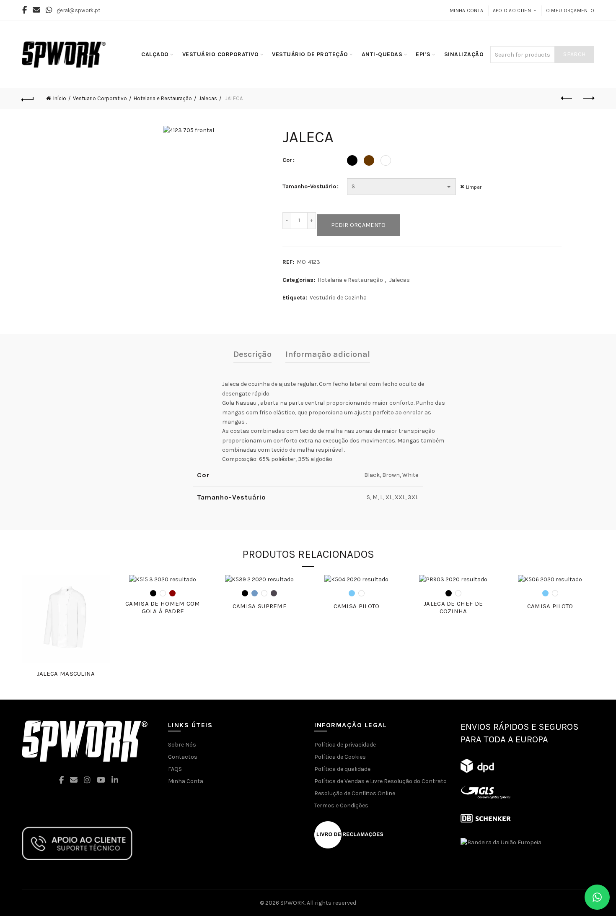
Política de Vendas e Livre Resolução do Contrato (380, 781)
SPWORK (292, 902)
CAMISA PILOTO (357, 606)
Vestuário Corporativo (220, 54)
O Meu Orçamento (570, 10)
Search (574, 54)
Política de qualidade (342, 769)
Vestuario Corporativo (100, 98)
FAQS (175, 769)
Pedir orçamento (358, 225)
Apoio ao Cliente (515, 10)
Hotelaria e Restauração (163, 98)
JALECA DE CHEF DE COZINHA (453, 607)
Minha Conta (466, 10)
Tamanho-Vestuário (309, 186)
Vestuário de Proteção (310, 54)
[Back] (28, 98)
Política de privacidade (345, 744)
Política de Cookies (340, 756)
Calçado (155, 54)
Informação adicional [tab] (327, 354)
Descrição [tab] (252, 354)
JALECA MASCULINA (66, 673)
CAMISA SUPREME (260, 606)
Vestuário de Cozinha (338, 297)
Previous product (566, 98)
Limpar (473, 187)
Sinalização (464, 54)
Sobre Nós (182, 744)
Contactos (182, 756)
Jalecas (208, 98)
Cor (287, 160)
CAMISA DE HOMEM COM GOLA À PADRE (162, 607)
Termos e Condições (341, 805)
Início (59, 98)
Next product (587, 98)
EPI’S (423, 54)
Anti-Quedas (382, 54)
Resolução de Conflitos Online (354, 793)
